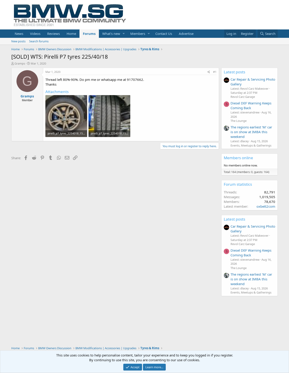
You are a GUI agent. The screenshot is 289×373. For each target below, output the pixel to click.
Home (71, 33)
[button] (124, 33)
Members (137, 33)
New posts (18, 41)
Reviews (53, 33)
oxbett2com (265, 206)
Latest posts (234, 72)
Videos (35, 33)
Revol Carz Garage (243, 97)
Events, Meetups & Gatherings (251, 145)
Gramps (19, 63)
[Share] (209, 72)
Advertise (186, 33)
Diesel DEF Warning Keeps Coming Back (251, 105)
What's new (111, 33)
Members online (238, 157)
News (19, 33)
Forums (89, 33)
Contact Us (163, 33)
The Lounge (239, 121)
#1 (215, 72)
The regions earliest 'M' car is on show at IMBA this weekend (251, 132)
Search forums (39, 41)
